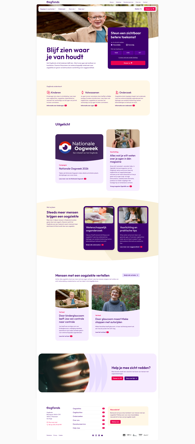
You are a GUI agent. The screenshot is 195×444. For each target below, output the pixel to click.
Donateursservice (79, 424)
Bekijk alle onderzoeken (93, 245)
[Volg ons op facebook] (93, 435)
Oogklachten (77, 412)
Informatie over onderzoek (123, 105)
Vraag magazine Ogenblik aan (119, 186)
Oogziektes (77, 408)
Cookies (61, 435)
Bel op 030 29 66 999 (55, 424)
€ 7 (140, 53)
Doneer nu (149, 9)
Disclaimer (49, 435)
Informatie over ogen (87, 105)
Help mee (76, 428)
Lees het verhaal (64, 336)
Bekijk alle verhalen (130, 275)
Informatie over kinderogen (55, 105)
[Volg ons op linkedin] (99, 435)
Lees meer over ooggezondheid (129, 247)
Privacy (55, 435)
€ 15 (128, 53)
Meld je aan (115, 422)
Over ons (76, 420)
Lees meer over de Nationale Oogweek (71, 179)
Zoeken (137, 9)
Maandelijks (117, 45)
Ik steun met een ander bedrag (128, 57)
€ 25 (116, 53)
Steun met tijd (130, 378)
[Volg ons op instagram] (96, 435)
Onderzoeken (78, 416)
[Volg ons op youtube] (102, 435)
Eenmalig (131, 45)
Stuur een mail (53, 422)
